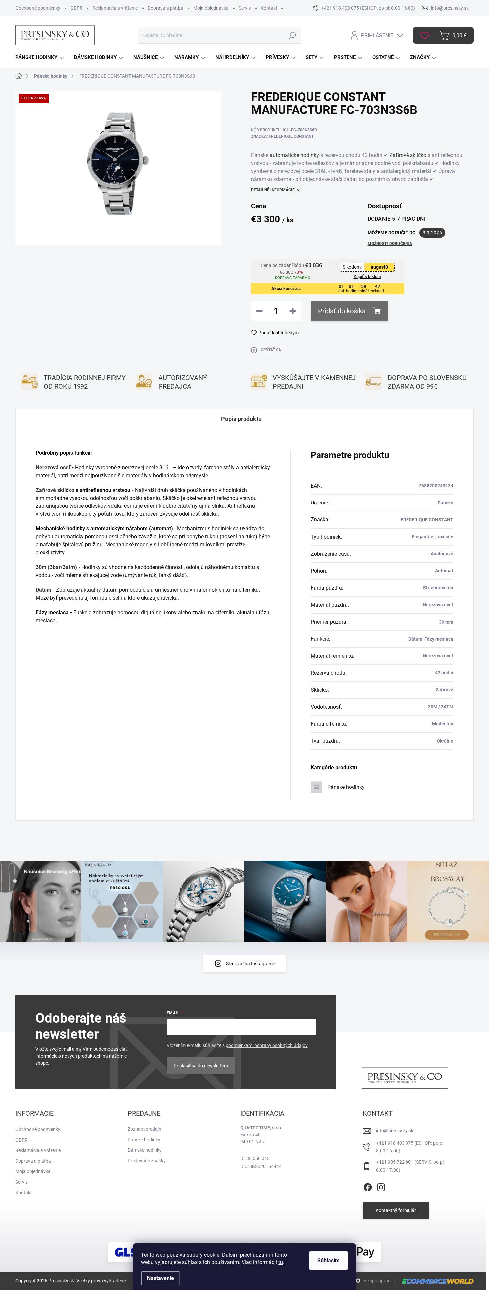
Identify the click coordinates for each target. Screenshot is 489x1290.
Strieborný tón (438, 587)
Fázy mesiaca (438, 639)
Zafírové (444, 689)
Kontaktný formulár (396, 1210)
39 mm (446, 622)
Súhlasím (328, 1260)
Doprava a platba (165, 8)
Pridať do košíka (342, 311)
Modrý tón (442, 723)
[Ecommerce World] (435, 1281)
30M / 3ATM (440, 706)
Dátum (43, 590)
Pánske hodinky (346, 787)
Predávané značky (147, 1160)
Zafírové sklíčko (407, 155)
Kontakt (269, 8)
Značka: (282, 136)
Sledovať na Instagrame (250, 963)
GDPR (76, 8)
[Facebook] (368, 1186)
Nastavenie (160, 1278)
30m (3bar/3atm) (56, 567)
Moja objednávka (211, 8)
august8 (379, 267)
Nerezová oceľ (53, 467)
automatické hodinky (294, 155)
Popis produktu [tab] (241, 418)
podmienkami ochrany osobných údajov (267, 1045)
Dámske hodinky (145, 1150)
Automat (444, 570)
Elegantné (422, 536)
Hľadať (292, 35)
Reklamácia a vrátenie (115, 8)
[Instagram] (381, 1186)
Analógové (442, 553)
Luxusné (444, 536)
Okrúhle (445, 741)
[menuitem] (40, 57)
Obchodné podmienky (37, 8)
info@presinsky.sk (394, 1130)
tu (280, 1262)
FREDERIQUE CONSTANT (427, 519)
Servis (245, 8)
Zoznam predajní (145, 1129)
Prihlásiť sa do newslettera (201, 1065)
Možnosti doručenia (390, 243)
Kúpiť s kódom (367, 276)
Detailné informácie (273, 190)
